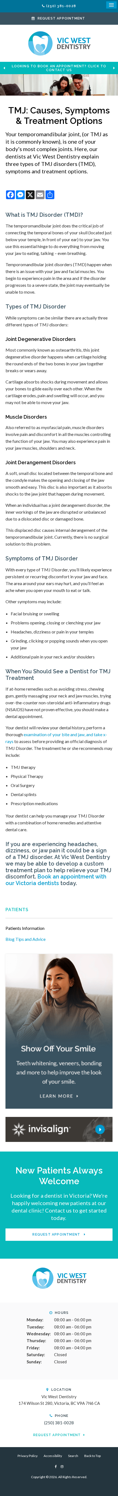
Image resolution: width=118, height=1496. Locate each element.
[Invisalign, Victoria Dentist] (59, 1128)
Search (73, 1456)
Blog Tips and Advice (25, 939)
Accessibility (53, 1456)
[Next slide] (114, 68)
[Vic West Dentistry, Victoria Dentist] (59, 1277)
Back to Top (92, 1456)
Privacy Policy (28, 1456)
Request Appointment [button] (61, 18)
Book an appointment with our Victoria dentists (55, 879)
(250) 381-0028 (61, 6)
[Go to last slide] (4, 68)
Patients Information (24, 928)
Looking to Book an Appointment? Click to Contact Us (59, 68)
